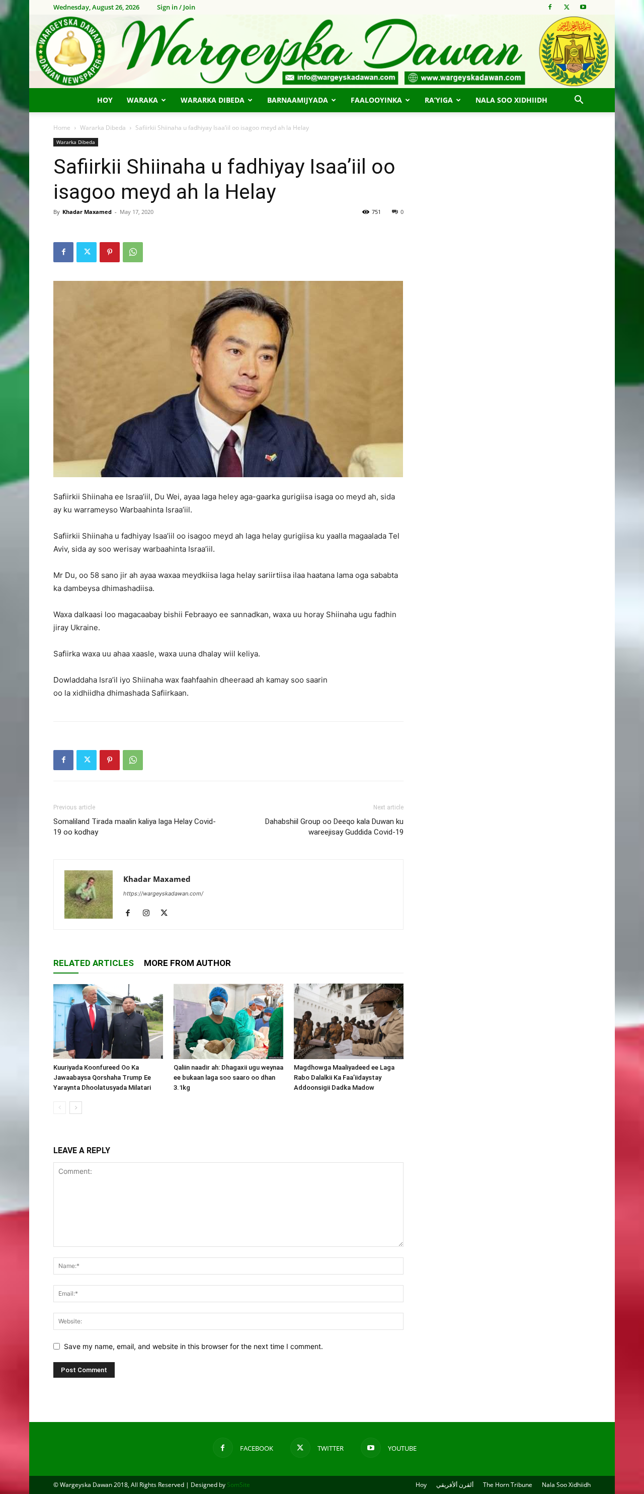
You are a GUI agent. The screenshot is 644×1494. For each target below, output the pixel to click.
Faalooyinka (376, 100)
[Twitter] (566, 7)
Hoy (105, 100)
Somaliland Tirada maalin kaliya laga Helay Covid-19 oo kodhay (134, 827)
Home (61, 127)
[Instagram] (149, 914)
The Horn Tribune (507, 1484)
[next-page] (75, 1107)
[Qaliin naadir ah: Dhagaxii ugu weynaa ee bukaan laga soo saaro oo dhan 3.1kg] (228, 1021)
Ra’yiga (439, 100)
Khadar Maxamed (87, 211)
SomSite (238, 1484)
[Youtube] (583, 7)
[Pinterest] (110, 252)
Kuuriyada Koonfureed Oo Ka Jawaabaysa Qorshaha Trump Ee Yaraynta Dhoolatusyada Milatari (102, 1077)
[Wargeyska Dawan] (322, 51)
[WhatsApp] (133, 252)
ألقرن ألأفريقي (454, 1484)
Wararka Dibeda (213, 100)
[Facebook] (549, 7)
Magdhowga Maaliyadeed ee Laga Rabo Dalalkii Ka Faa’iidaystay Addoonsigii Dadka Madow (344, 1077)
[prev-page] (59, 1107)
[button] (579, 101)
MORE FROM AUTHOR (187, 963)
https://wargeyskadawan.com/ (163, 893)
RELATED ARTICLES (93, 963)
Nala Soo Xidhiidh (511, 100)
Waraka (142, 100)
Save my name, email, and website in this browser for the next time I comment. (193, 1346)
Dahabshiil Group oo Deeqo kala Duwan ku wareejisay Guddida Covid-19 (334, 827)
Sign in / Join (176, 7)
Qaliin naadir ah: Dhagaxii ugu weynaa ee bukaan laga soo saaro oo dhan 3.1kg (228, 1077)
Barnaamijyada (297, 100)
